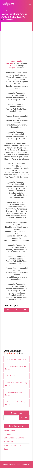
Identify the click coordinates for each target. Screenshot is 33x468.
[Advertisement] (16, 40)
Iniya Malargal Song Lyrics (16, 359)
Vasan (4, 10)
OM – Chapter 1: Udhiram (14, 438)
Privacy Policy (14, 464)
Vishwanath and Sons (12, 445)
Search (24, 418)
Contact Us (26, 464)
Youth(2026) (8, 442)
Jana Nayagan (9, 430)
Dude (6, 449)
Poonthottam (8, 20)
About (5, 464)
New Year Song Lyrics (14, 376)
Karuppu (7, 434)
